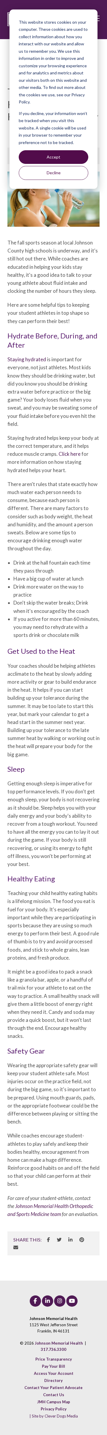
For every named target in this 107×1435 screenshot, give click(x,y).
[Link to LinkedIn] (47, 1301)
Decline (54, 172)
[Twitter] (59, 1240)
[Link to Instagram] (59, 1301)
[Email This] (15, 1247)
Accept (53, 156)
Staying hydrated (26, 359)
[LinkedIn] (70, 1240)
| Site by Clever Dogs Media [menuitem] (53, 1416)
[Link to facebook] (35, 1301)
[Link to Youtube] (72, 1301)
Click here (70, 454)
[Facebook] (48, 1240)
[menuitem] (53, 1359)
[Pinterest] (81, 1240)
